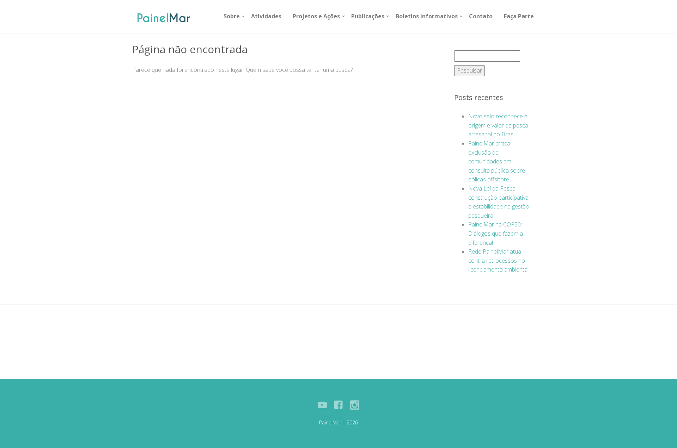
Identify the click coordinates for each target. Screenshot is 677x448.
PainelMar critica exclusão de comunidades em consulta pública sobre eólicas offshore (496, 161)
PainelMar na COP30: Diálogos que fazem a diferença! (495, 233)
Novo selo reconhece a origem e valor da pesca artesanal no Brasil (498, 125)
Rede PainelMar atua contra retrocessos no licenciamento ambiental (498, 260)
